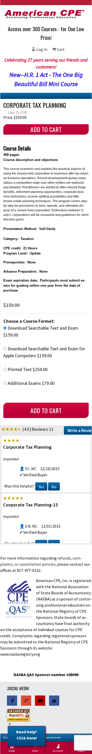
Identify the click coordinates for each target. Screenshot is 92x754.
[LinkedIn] (54, 700)
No (53, 486)
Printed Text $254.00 (27, 369)
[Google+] (26, 700)
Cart (60, 49)
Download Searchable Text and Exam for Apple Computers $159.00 (44, 352)
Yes (41, 486)
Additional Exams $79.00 (30, 383)
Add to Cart (46, 129)
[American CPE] (46, 14)
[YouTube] (40, 700)
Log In (41, 49)
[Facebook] (12, 700)
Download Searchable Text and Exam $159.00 (40, 331)
